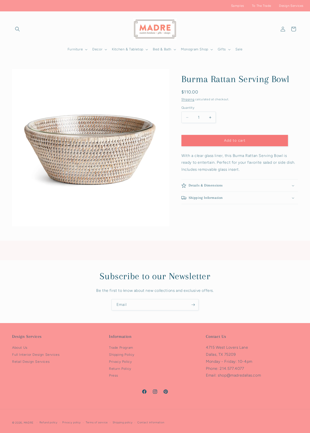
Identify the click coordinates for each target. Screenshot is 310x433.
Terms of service (97, 422)
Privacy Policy (120, 362)
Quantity (187, 108)
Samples (237, 6)
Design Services (291, 6)
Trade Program (121, 348)
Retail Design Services (31, 362)
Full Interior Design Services (36, 355)
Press (113, 376)
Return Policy (120, 369)
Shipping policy (123, 422)
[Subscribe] (193, 304)
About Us (20, 348)
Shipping (187, 99)
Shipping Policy (121, 355)
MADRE (29, 422)
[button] (17, 29)
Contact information (150, 422)
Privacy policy (71, 422)
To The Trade (261, 6)
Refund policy (48, 422)
